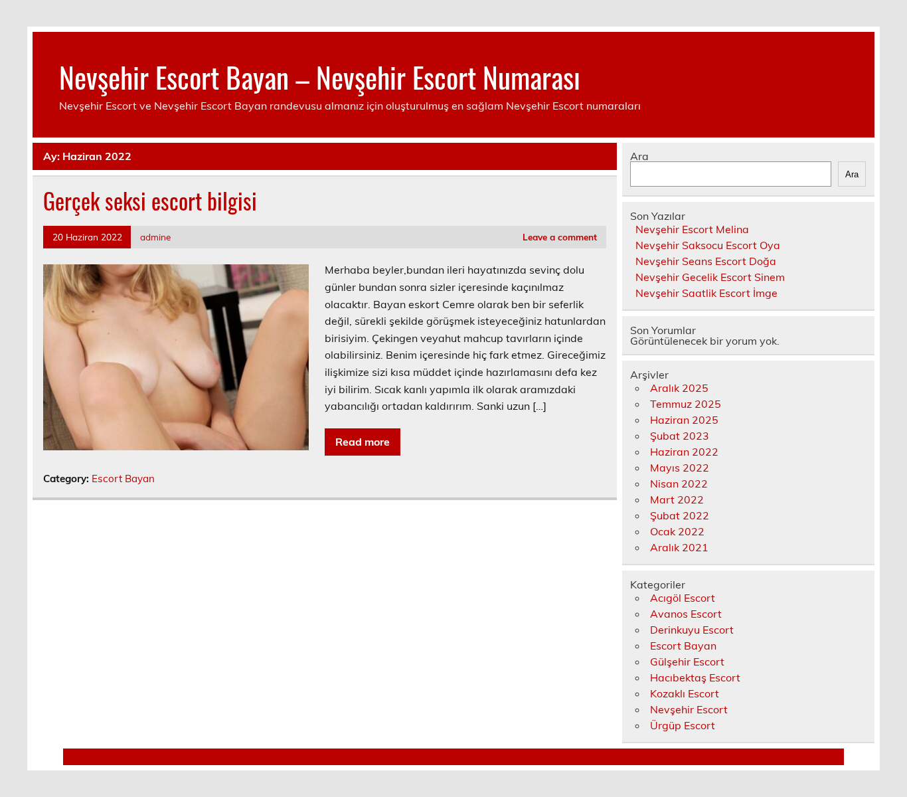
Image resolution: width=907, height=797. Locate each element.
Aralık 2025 (679, 388)
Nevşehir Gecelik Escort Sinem (710, 277)
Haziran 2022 (684, 451)
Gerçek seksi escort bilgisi (150, 200)
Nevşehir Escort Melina (692, 229)
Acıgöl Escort (682, 597)
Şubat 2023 (679, 435)
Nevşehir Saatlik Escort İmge (706, 293)
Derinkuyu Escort (692, 629)
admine (155, 236)
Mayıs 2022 (679, 467)
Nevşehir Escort (689, 709)
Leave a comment (560, 236)
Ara (639, 156)
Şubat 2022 (679, 515)
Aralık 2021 (679, 547)
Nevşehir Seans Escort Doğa (705, 261)
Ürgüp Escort (682, 725)
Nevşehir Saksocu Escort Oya (707, 245)
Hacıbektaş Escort (695, 677)
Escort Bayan (123, 478)
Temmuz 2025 (685, 403)
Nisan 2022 (679, 483)
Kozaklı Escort (684, 693)
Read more (362, 441)
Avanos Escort (686, 613)
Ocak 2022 (677, 531)
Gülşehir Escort (687, 661)
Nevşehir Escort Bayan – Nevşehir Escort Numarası (319, 76)
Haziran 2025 (684, 419)
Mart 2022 (677, 499)
